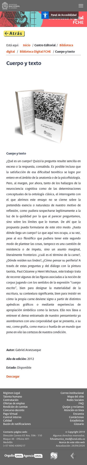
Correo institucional (72, 393)
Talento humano (12, 396)
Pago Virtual (10, 414)
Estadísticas (77, 420)
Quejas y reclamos (73, 407)
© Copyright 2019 (75, 432)
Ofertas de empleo (14, 403)
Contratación (10, 400)
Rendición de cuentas (15, 407)
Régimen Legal (11, 393)
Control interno (12, 417)
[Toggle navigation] (81, 5)
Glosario (79, 424)
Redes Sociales (75, 400)
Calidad (7, 420)
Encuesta (78, 414)
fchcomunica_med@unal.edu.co (67, 439)
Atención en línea (74, 410)
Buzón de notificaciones (17, 424)
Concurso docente (13, 410)
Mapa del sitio (75, 396)
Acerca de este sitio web (72, 442)
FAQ (81, 403)
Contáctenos (76, 417)
